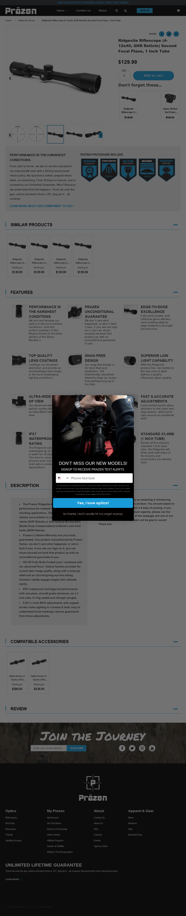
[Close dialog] (129, 400)
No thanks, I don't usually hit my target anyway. (93, 514)
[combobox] (62, 478)
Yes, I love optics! (93, 503)
